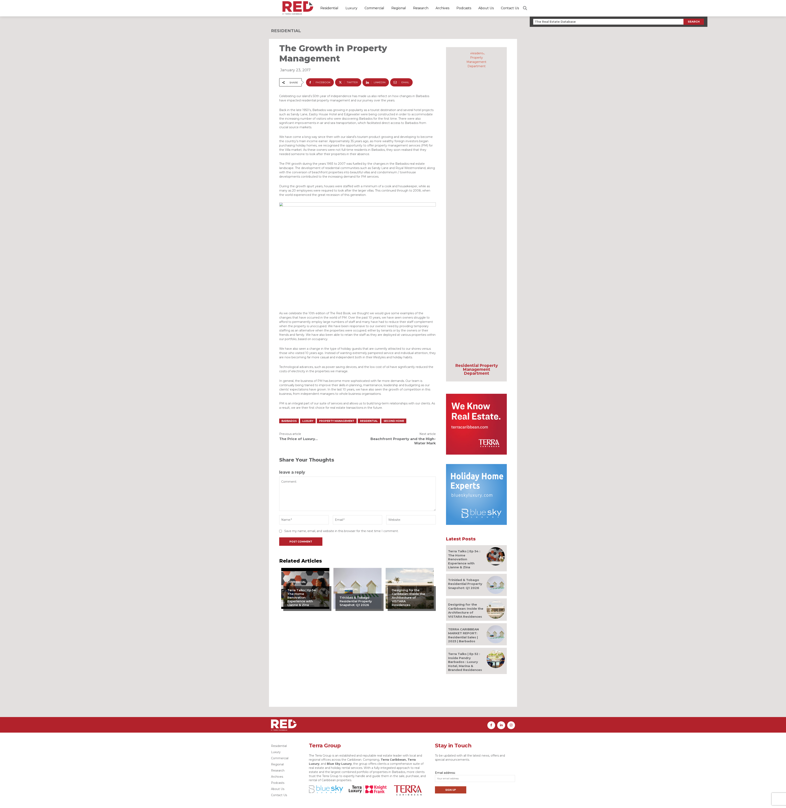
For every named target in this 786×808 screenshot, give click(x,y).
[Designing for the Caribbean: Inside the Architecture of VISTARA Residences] (496, 609)
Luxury (307, 420)
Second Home (394, 420)
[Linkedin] (501, 725)
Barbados (289, 420)
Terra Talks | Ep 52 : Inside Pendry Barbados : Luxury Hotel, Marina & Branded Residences (465, 662)
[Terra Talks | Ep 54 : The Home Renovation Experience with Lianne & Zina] (496, 556)
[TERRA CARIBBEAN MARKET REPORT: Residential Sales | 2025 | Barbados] (496, 634)
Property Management (336, 420)
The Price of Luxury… (298, 439)
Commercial (296, 582)
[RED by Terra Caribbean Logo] (297, 8)
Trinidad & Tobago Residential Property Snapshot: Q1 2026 (356, 601)
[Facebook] (491, 725)
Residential (286, 30)
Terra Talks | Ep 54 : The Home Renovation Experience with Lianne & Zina (302, 597)
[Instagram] (511, 725)
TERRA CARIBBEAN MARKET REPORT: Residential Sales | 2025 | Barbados (463, 635)
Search (694, 21)
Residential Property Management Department (476, 369)
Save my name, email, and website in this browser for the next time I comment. (341, 531)
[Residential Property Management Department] (476, 205)
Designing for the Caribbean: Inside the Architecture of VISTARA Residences (408, 597)
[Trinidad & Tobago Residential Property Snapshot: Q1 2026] (496, 585)
